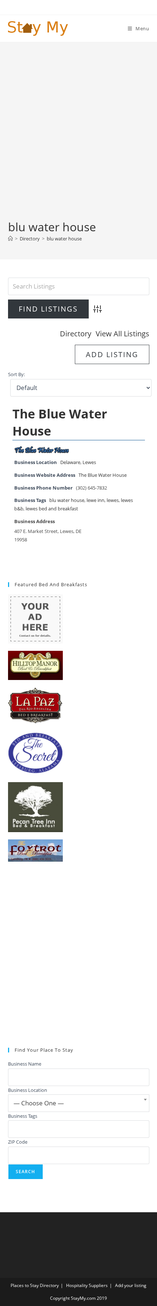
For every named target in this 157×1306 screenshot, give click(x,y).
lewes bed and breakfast (52, 509)
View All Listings (122, 334)
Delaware (70, 462)
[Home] (10, 238)
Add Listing (112, 354)
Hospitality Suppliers (87, 1285)
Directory (75, 334)
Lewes (89, 462)
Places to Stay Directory (35, 1285)
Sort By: (16, 374)
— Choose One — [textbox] (39, 1103)
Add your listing (130, 1285)
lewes (113, 500)
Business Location (27, 1090)
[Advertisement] (78, 136)
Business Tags (22, 1116)
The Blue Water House (102, 475)
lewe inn (95, 500)
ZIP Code (17, 1142)
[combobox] (78, 1103)
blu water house (64, 238)
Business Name (24, 1063)
